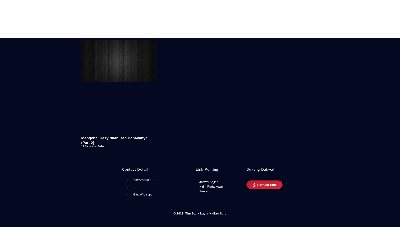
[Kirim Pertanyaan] (219, 186)
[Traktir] (219, 191)
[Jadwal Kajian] (219, 182)
